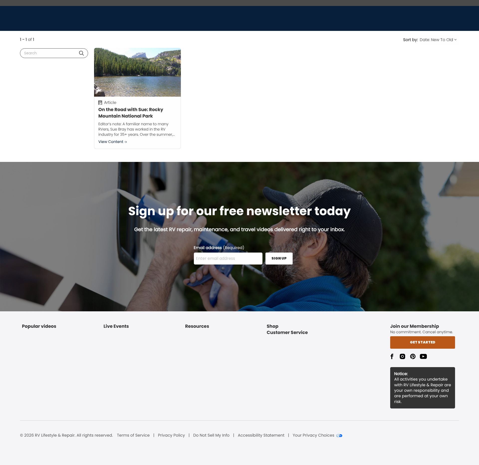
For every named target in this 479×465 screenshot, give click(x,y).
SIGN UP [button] (279, 258)
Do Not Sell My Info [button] (211, 435)
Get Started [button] (422, 342)
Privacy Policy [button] (171, 435)
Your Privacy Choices (313, 435)
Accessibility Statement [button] (261, 435)
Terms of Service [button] (133, 435)
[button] (81, 53)
